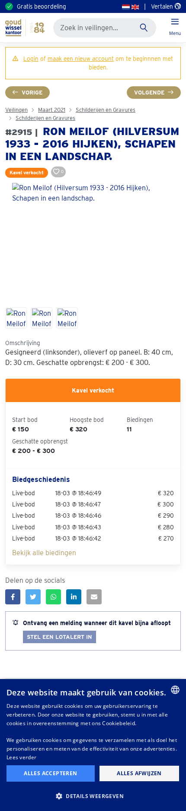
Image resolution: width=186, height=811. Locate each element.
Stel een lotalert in (59, 637)
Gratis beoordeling (41, 6)
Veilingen (16, 110)
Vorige (32, 92)
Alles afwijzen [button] (139, 773)
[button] (93, 796)
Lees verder (21, 757)
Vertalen (163, 6)
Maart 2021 (51, 110)
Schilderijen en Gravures (105, 110)
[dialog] (93, 745)
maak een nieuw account (81, 58)
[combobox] (175, 689)
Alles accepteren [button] (50, 773)
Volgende (149, 92)
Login (30, 58)
